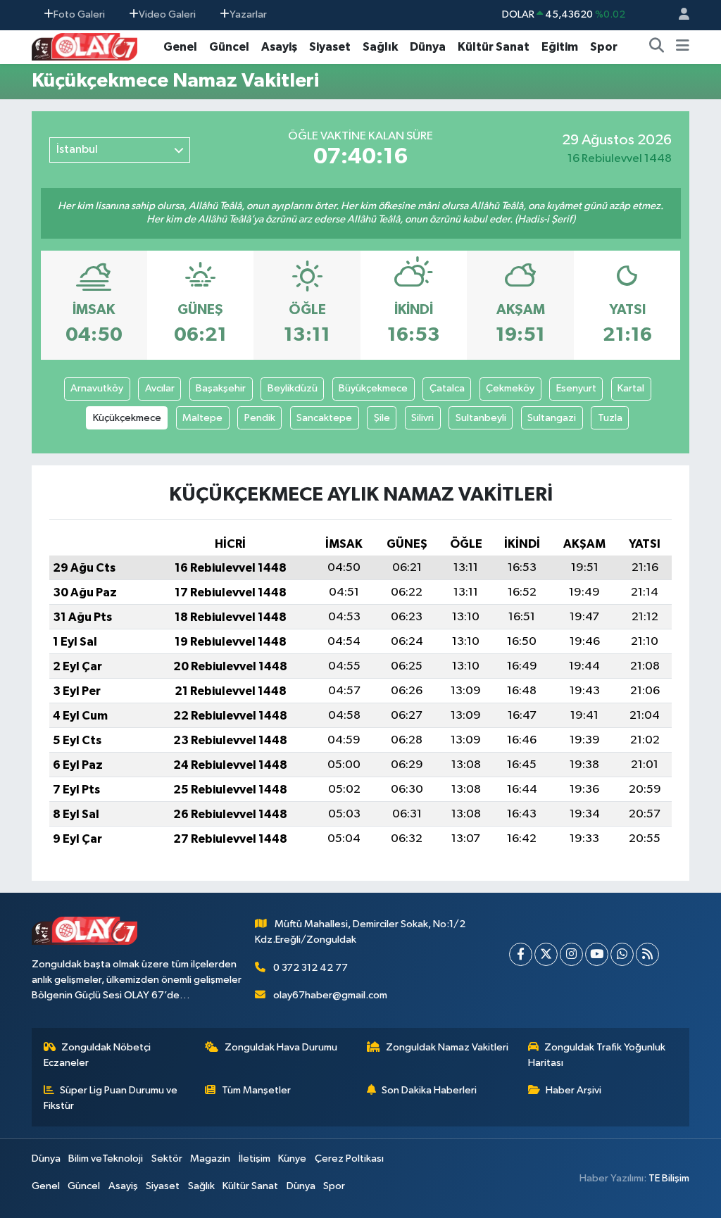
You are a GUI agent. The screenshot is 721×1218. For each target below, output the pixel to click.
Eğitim (559, 47)
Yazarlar (248, 14)
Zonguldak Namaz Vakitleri (447, 1047)
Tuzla (610, 418)
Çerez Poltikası (349, 1158)
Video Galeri (167, 14)
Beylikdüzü (293, 388)
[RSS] (647, 954)
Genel (180, 47)
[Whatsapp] (622, 954)
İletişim (254, 1158)
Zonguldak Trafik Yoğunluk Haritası (597, 1055)
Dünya (428, 47)
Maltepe (202, 418)
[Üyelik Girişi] (678, 15)
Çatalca (447, 388)
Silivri (422, 418)
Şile (382, 418)
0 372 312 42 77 (310, 967)
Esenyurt (576, 388)
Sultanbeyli (481, 418)
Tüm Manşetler (256, 1090)
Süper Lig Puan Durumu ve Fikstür (111, 1098)
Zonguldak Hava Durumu (281, 1047)
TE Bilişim (668, 1178)
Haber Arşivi (573, 1090)
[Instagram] (571, 954)
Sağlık (380, 47)
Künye (292, 1158)
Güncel (229, 47)
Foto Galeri (79, 14)
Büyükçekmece (373, 388)
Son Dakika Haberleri (429, 1090)
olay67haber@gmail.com (330, 995)
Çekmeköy (510, 388)
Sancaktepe (324, 418)
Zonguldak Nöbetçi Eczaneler (97, 1055)
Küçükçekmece (127, 418)
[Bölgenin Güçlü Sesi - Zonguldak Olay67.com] (84, 46)
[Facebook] (520, 954)
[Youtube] (596, 954)
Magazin (210, 1158)
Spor (603, 47)
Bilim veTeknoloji (105, 1158)
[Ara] (657, 47)
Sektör (166, 1158)
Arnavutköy (96, 388)
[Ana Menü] (682, 47)
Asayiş (279, 47)
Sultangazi (551, 418)
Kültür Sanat (493, 47)
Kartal (630, 388)
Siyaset (330, 47)
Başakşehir (221, 388)
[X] (546, 954)
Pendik (259, 418)
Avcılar (160, 388)
